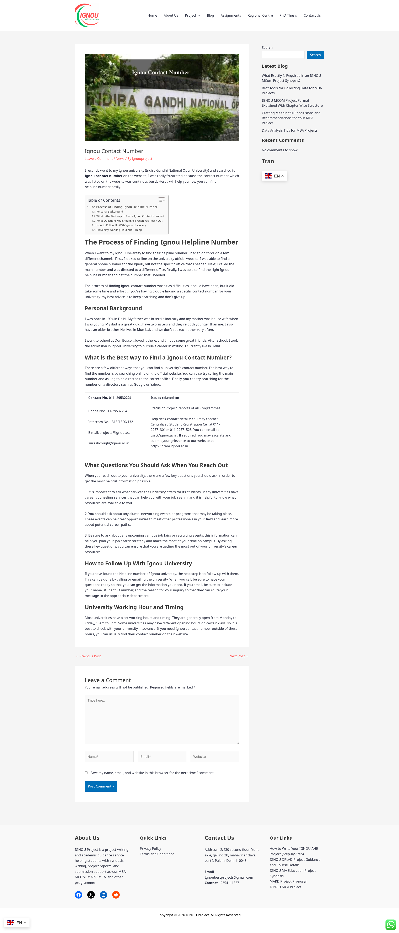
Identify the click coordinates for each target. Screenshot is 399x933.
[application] (198, 15)
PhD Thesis (288, 15)
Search (267, 47)
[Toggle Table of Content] (159, 200)
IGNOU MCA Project (285, 887)
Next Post (239, 656)
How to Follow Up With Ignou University (121, 225)
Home (152, 15)
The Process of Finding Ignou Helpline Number (123, 207)
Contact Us (312, 15)
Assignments (231, 15)
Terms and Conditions (157, 854)
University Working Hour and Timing (119, 230)
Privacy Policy (150, 848)
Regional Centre (260, 15)
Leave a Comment (99, 158)
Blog (210, 15)
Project (190, 15)
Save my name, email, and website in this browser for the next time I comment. (152, 772)
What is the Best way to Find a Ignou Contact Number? (130, 216)
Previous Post (88, 656)
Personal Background (109, 211)
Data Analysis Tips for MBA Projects (290, 130)
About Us (171, 15)
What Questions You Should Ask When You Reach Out (129, 221)
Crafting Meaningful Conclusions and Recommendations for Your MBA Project (291, 118)
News (120, 158)
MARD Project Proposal (288, 881)
